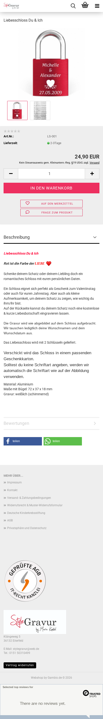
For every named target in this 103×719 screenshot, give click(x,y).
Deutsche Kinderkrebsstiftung (26, 513)
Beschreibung (17, 237)
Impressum (14, 482)
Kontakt (12, 490)
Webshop (37, 677)
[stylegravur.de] (9, 6)
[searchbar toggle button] (73, 6)
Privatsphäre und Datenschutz (26, 528)
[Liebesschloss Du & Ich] (51, 63)
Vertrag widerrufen (20, 665)
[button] (11, 173)
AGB (10, 520)
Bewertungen (16, 423)
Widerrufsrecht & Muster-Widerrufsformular (35, 505)
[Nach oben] (13, 712)
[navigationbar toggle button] (97, 6)
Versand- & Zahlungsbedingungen (29, 498)
